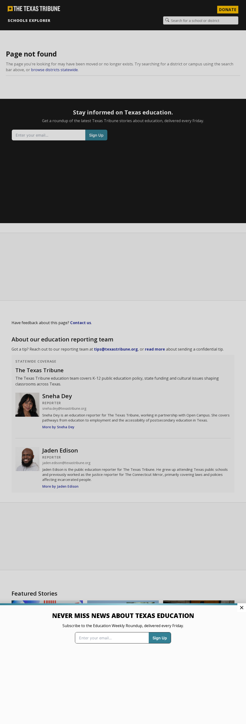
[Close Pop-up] (241, 607)
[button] (123, 362)
